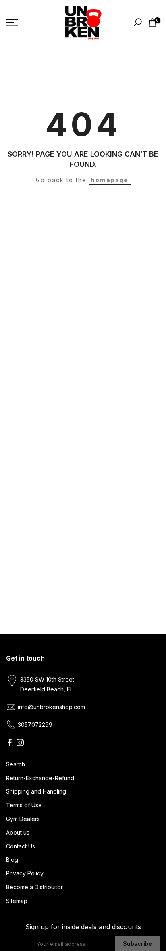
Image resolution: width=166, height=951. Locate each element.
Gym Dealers (23, 818)
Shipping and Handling (36, 791)
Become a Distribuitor (34, 887)
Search (15, 764)
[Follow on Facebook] (9, 742)
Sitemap (16, 900)
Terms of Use (24, 805)
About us (17, 832)
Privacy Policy (25, 873)
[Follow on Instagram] (20, 742)
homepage (110, 179)
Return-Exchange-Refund (40, 778)
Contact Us (20, 846)
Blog (12, 859)
